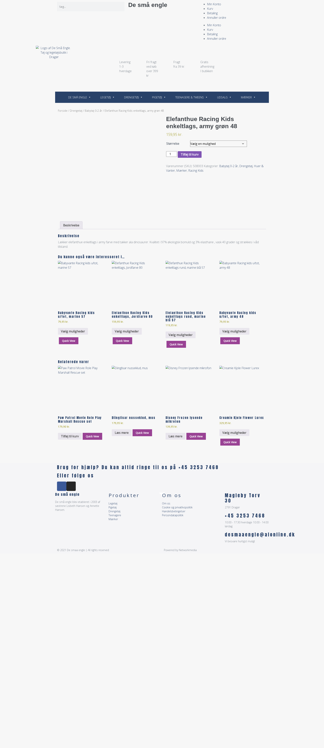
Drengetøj (131, 97)
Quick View (68, 341)
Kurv (210, 9)
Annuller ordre (216, 18)
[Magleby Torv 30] (220, 497)
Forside (63, 110)
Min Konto (214, 4)
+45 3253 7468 (245, 515)
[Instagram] (71, 486)
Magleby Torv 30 (243, 498)
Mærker (246, 97)
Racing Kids (195, 170)
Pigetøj (157, 97)
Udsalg (222, 97)
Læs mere (122, 433)
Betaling (212, 13)
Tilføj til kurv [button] (70, 436)
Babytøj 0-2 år (93, 110)
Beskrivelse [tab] (71, 225)
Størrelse (172, 143)
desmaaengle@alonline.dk (260, 534)
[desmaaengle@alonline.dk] (220, 536)
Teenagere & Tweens (189, 97)
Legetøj (105, 97)
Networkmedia (188, 550)
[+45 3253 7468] (220, 517)
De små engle (147, 4)
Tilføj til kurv (190, 154)
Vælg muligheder (73, 331)
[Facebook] (61, 486)
